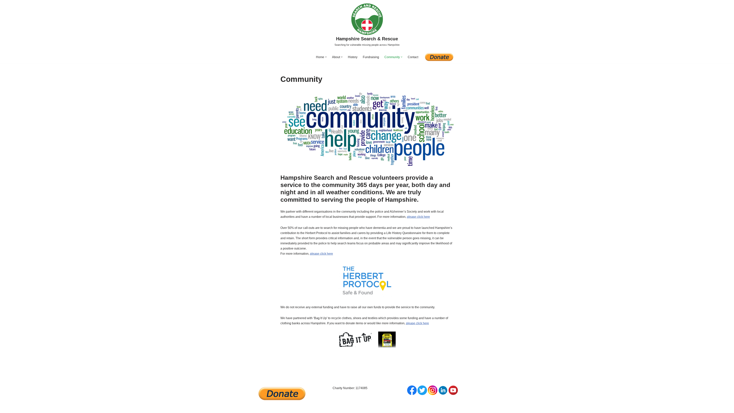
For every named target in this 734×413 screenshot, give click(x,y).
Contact (413, 57)
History (352, 57)
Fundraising (371, 57)
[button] (326, 57)
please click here (418, 216)
